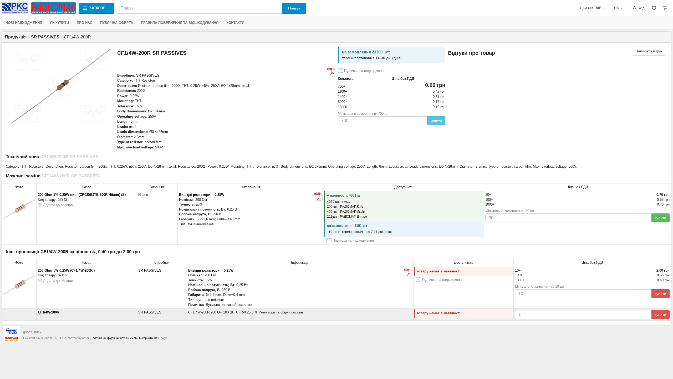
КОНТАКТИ (235, 23)
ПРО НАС (84, 23)
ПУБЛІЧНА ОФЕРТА (116, 23)
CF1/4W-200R (48, 312)
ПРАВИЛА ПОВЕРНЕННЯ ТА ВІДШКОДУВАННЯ (179, 23)
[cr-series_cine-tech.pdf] (408, 272)
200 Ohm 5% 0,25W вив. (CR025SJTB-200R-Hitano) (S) (82, 195)
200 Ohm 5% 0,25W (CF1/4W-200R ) (66, 270)
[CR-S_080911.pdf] (318, 196)
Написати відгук (648, 51)
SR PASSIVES (147, 75)
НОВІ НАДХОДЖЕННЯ (24, 23)
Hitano (143, 195)
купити (436, 121)
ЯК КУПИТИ (59, 23)
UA (616, 8)
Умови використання (143, 338)
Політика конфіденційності (107, 338)
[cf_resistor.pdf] (331, 72)
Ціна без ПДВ (590, 8)
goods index (32, 332)
